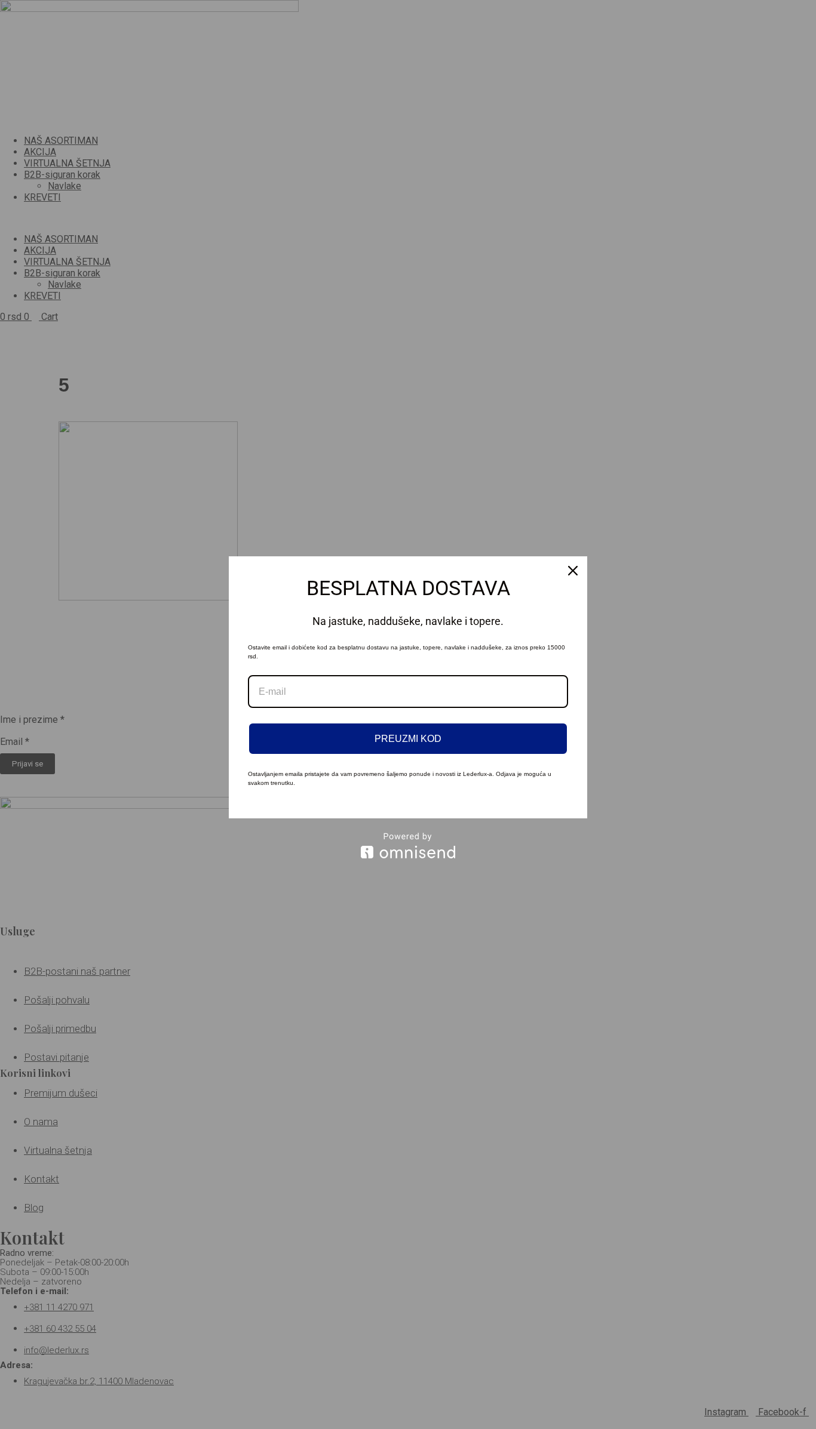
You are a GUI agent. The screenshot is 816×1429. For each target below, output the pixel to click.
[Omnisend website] (408, 845)
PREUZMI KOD (408, 739)
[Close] (573, 570)
